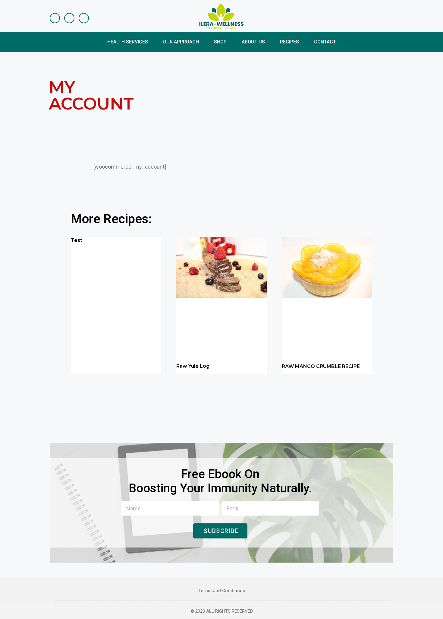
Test (76, 240)
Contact (325, 42)
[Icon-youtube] (84, 18)
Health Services (127, 42)
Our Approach (181, 42)
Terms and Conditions (221, 590)
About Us (253, 42)
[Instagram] (69, 18)
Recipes (289, 42)
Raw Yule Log (192, 366)
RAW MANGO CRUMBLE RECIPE (321, 366)
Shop (220, 42)
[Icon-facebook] (55, 18)
